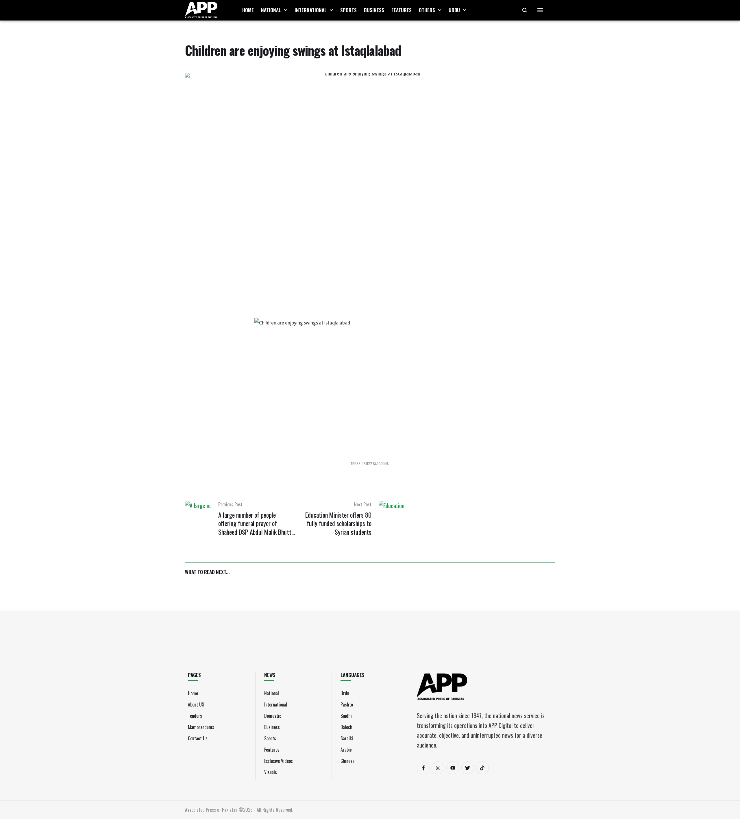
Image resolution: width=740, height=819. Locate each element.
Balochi (347, 727)
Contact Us (198, 738)
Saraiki (347, 738)
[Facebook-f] (423, 767)
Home (193, 693)
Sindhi (346, 715)
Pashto (347, 704)
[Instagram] (438, 767)
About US (196, 704)
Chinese (347, 760)
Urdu (345, 693)
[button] (285, 10)
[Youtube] (452, 767)
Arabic (346, 749)
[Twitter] (467, 767)
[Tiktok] (482, 767)
